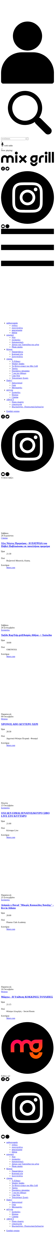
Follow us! (5, 1076)
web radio (8, 145)
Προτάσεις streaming (21, 371)
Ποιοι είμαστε (18, 402)
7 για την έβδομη (19, 373)
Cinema (15, 397)
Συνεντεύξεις (17, 356)
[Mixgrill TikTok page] (7, 227)
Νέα (13, 337)
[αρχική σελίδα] (27, 165)
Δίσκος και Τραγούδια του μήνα (25, 344)
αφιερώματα (17, 330)
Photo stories (17, 347)
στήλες (15, 325)
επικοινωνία (17, 404)
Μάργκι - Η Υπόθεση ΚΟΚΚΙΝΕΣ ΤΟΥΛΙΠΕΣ (27, 996)
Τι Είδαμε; (16, 361)
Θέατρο (15, 395)
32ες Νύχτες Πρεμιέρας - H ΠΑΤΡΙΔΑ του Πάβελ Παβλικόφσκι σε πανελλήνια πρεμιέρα (25, 545)
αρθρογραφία (12, 323)
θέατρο (9, 349)
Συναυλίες (16, 392)
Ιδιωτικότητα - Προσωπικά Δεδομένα (28, 407)
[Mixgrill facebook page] (3, 170)
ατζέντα (9, 390)
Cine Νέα (16, 376)
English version (12, 411)
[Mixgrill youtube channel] (3, 227)
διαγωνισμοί (17, 383)
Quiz (14, 385)
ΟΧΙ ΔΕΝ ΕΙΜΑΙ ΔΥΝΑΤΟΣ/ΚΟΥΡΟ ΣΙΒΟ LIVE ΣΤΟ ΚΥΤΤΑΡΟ (25, 814)
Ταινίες (15, 368)
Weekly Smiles (18, 364)
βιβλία (14, 332)
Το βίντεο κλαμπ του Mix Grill (25, 366)
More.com (10, 567)
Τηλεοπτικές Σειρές (20, 378)
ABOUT (10, 399)
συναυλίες (16, 340)
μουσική (10, 335)
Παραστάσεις (17, 352)
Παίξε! (9, 380)
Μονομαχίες (17, 387)
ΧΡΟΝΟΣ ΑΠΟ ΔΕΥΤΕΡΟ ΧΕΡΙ (19, 724)
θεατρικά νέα (17, 354)
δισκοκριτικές (17, 342)
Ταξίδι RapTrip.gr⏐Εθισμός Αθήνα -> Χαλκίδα (26, 635)
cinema (9, 359)
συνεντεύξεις (17, 328)
